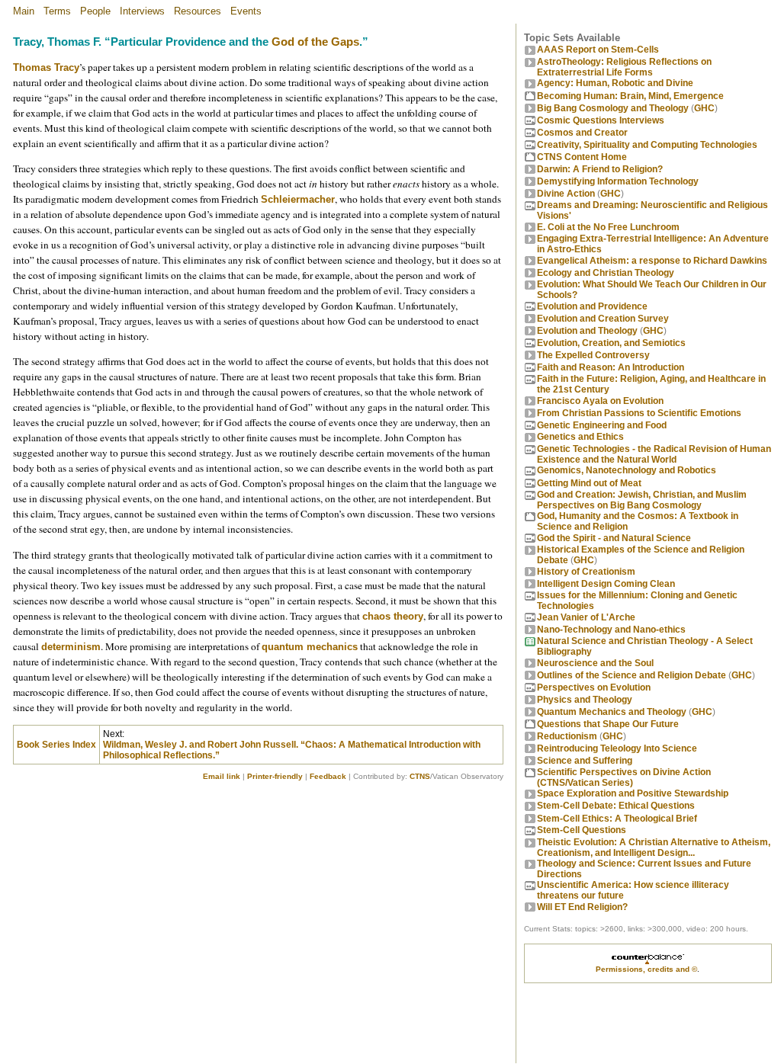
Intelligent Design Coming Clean (606, 583)
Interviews (142, 11)
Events (246, 11)
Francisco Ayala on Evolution (600, 401)
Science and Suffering (584, 760)
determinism (71, 646)
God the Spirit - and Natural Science (614, 538)
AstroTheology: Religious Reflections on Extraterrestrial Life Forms (624, 67)
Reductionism (567, 736)
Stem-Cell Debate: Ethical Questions (616, 805)
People (95, 11)
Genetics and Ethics (580, 436)
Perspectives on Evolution (594, 687)
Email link (221, 776)
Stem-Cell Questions (581, 830)
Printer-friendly (275, 776)
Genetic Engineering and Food (602, 425)
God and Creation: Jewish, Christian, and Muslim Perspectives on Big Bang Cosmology (642, 500)
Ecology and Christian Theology (605, 273)
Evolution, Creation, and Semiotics (611, 343)
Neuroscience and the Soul (595, 663)
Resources (197, 11)
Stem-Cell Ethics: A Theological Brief (617, 818)
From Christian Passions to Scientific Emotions (639, 413)
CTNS (420, 776)
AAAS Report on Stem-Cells (598, 49)
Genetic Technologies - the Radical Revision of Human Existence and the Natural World (654, 454)
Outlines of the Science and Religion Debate (631, 675)
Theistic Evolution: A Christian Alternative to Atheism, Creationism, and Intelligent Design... (653, 847)
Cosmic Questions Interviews (600, 120)
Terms (57, 11)
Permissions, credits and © (646, 969)
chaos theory (392, 616)
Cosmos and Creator (582, 132)
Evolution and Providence (592, 306)
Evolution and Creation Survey (603, 318)
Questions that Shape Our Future (608, 724)
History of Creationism (586, 571)
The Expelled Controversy (593, 355)
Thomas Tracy (46, 67)
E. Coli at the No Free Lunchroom (608, 227)
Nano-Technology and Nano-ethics (611, 629)
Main (23, 11)
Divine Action (566, 193)
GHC (704, 108)
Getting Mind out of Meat (589, 483)
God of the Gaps (315, 42)
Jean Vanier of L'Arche (586, 617)
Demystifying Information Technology (618, 181)
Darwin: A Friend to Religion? (600, 169)
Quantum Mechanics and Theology (611, 712)
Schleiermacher (298, 199)
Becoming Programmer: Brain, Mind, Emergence (630, 96)
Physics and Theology (584, 699)
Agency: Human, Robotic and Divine (615, 83)
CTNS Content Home (582, 157)
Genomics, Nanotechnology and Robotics (626, 470)
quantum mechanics (310, 646)
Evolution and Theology (587, 330)
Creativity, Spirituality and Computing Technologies (647, 144)
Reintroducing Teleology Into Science (617, 748)
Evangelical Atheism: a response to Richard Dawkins (652, 260)
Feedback (328, 776)
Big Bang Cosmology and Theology (613, 108)
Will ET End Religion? (582, 907)
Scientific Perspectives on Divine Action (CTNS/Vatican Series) (624, 777)
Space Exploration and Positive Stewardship (632, 793)
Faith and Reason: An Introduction (610, 367)
